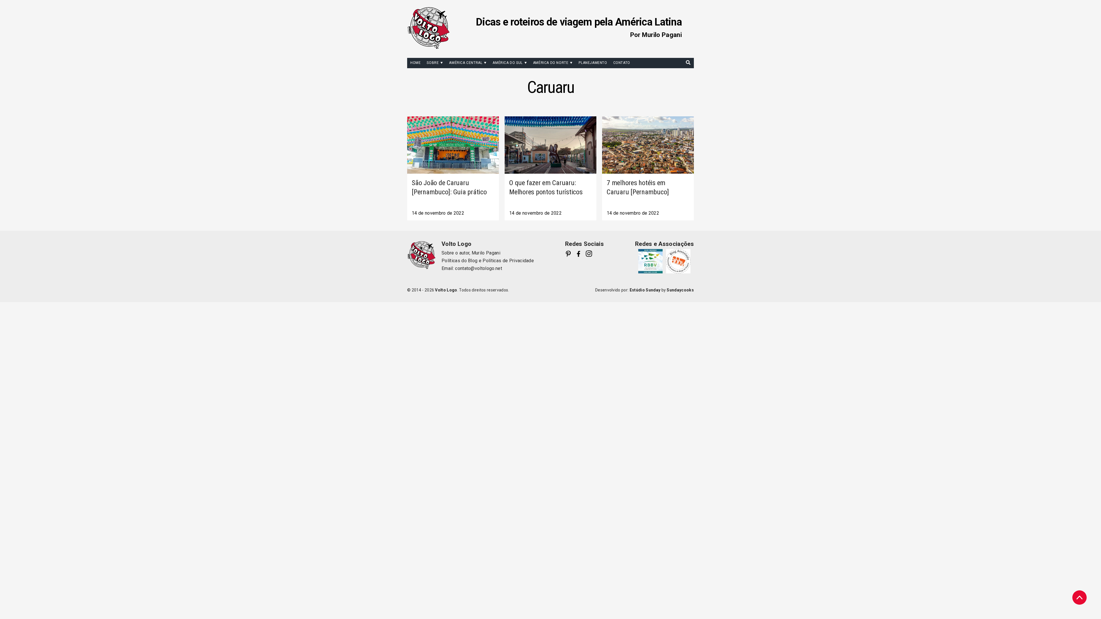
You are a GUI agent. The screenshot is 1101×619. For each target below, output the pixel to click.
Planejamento (593, 63)
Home (415, 63)
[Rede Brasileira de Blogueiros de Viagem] (650, 261)
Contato (621, 63)
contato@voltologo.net (478, 268)
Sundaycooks (680, 290)
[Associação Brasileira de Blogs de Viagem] (678, 261)
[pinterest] (568, 253)
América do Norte (551, 63)
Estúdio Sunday (645, 290)
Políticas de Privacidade (508, 260)
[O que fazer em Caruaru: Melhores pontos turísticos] (550, 145)
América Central (465, 63)
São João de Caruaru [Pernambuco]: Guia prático (449, 187)
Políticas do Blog (459, 260)
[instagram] (589, 253)
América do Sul (507, 63)
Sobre (433, 63)
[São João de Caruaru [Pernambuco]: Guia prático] (453, 145)
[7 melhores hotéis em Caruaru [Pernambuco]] (648, 145)
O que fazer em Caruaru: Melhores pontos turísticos (546, 187)
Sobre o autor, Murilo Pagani (471, 253)
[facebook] (578, 253)
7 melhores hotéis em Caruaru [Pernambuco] (638, 187)
